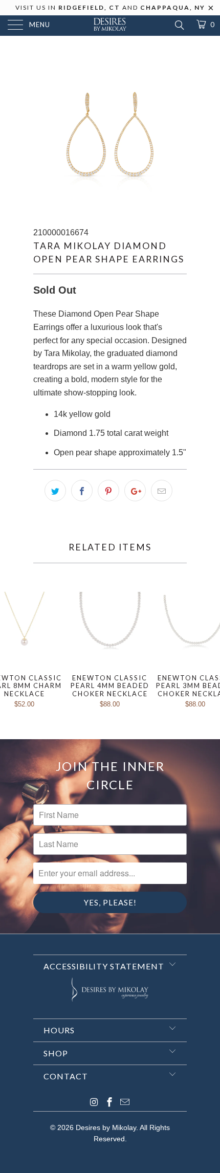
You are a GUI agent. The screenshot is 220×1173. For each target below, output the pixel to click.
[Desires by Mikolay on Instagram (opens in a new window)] (94, 1103)
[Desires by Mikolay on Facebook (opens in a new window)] (109, 1103)
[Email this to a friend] (161, 490)
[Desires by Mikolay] (110, 25)
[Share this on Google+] (135, 490)
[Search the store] (178, 25)
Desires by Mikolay (106, 1127)
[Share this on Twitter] (55, 490)
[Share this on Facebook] (82, 490)
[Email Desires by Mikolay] (125, 1103)
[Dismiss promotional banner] (211, 10)
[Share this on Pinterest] (108, 490)
